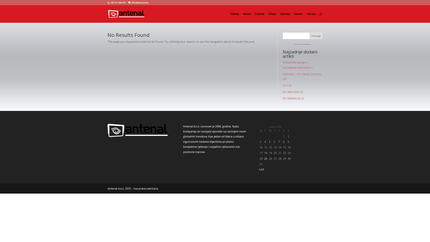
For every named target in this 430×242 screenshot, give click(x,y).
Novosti (247, 14)
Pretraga (316, 35)
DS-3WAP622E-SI (293, 98)
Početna (234, 14)
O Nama (272, 14)
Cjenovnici (285, 14)
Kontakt (298, 14)
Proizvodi (259, 14)
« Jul (261, 169)
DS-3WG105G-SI (293, 92)
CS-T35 (287, 86)
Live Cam (311, 14)
